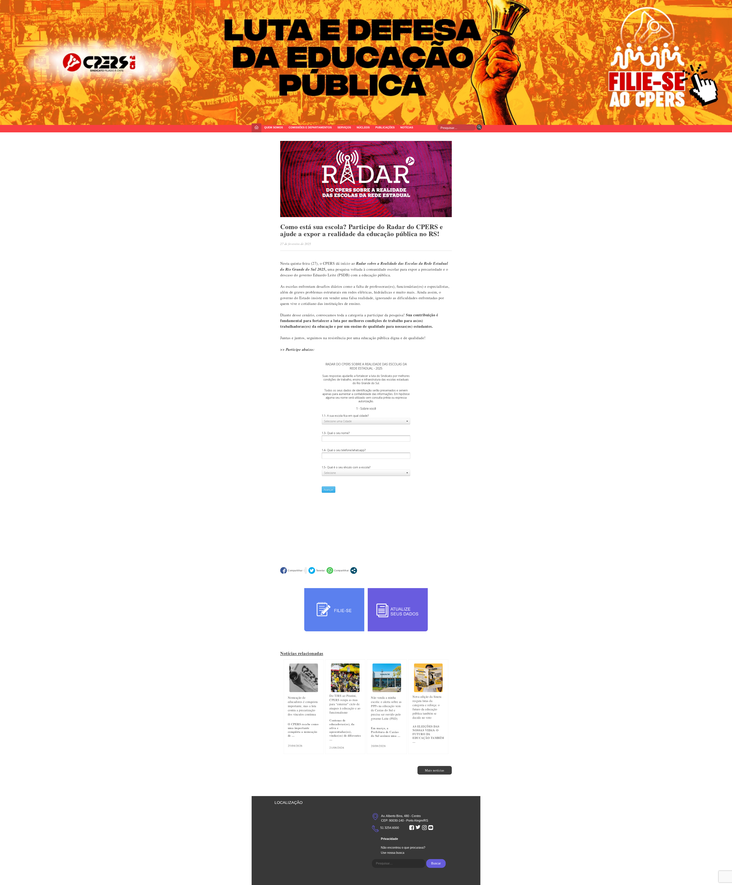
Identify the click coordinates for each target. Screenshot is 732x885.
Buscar (436, 863)
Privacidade (389, 838)
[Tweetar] (316, 570)
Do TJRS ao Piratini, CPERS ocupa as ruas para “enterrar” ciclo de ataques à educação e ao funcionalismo (344, 704)
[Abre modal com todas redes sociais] (353, 570)
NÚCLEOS (363, 127)
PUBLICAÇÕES (385, 127)
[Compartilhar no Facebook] (291, 570)
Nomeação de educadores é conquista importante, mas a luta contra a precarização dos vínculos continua (303, 706)
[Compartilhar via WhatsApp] (338, 570)
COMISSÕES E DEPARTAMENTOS (310, 127)
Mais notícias (434, 770)
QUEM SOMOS (273, 127)
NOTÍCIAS (406, 127)
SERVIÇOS (344, 127)
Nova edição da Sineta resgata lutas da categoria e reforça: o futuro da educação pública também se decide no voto (427, 707)
